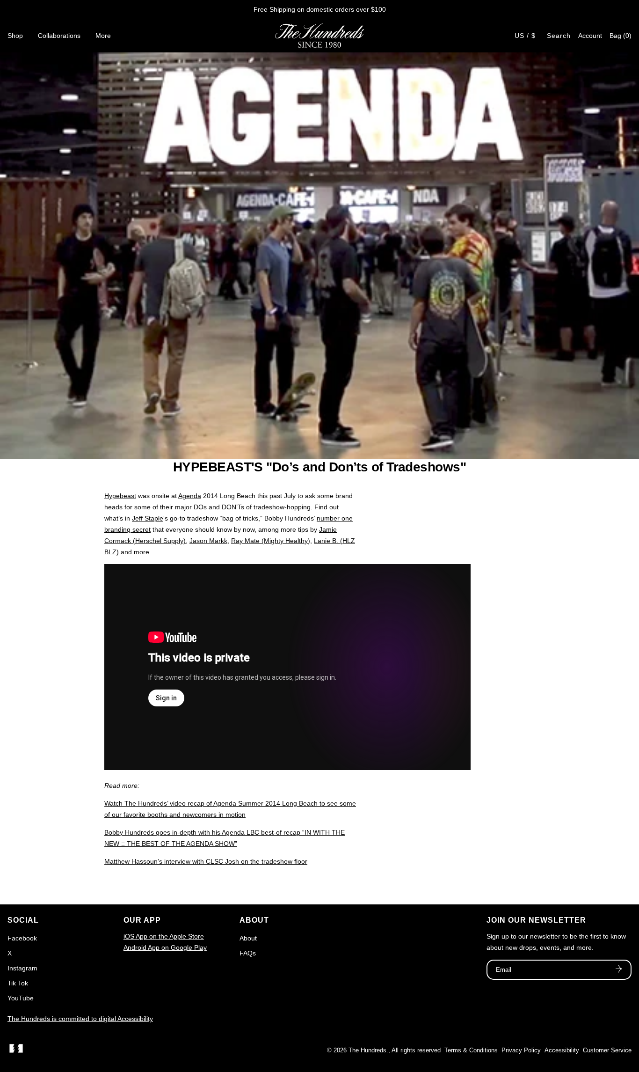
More (103, 35)
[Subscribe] (619, 970)
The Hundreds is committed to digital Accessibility (80, 1018)
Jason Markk (208, 540)
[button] (621, 35)
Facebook (22, 938)
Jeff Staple (147, 518)
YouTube (20, 998)
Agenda (189, 495)
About (248, 938)
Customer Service (607, 1050)
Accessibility (562, 1050)
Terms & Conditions (471, 1050)
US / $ (525, 35)
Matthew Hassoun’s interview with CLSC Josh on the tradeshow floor (205, 861)
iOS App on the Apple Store (163, 936)
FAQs (248, 953)
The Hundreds (367, 1050)
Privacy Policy (521, 1050)
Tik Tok (17, 983)
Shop (15, 35)
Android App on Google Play (165, 947)
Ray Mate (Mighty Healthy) (270, 540)
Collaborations (59, 35)
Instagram (22, 968)
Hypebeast (120, 495)
